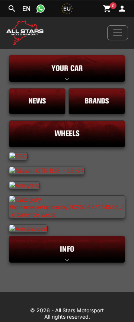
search (11, 8)
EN (26, 8)
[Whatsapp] (40, 8)
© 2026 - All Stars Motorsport (67, 310)
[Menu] (117, 32)
